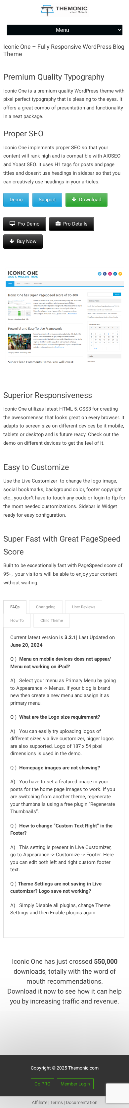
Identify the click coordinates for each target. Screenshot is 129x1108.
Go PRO (42, 1083)
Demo (16, 200)
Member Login (75, 1083)
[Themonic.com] (64, 15)
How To (17, 620)
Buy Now (25, 241)
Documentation (82, 1102)
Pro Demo (27, 224)
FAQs (15, 607)
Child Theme (51, 620)
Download (88, 200)
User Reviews (83, 607)
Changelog (46, 607)
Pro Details (74, 224)
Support (47, 200)
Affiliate (39, 1102)
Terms (56, 1102)
